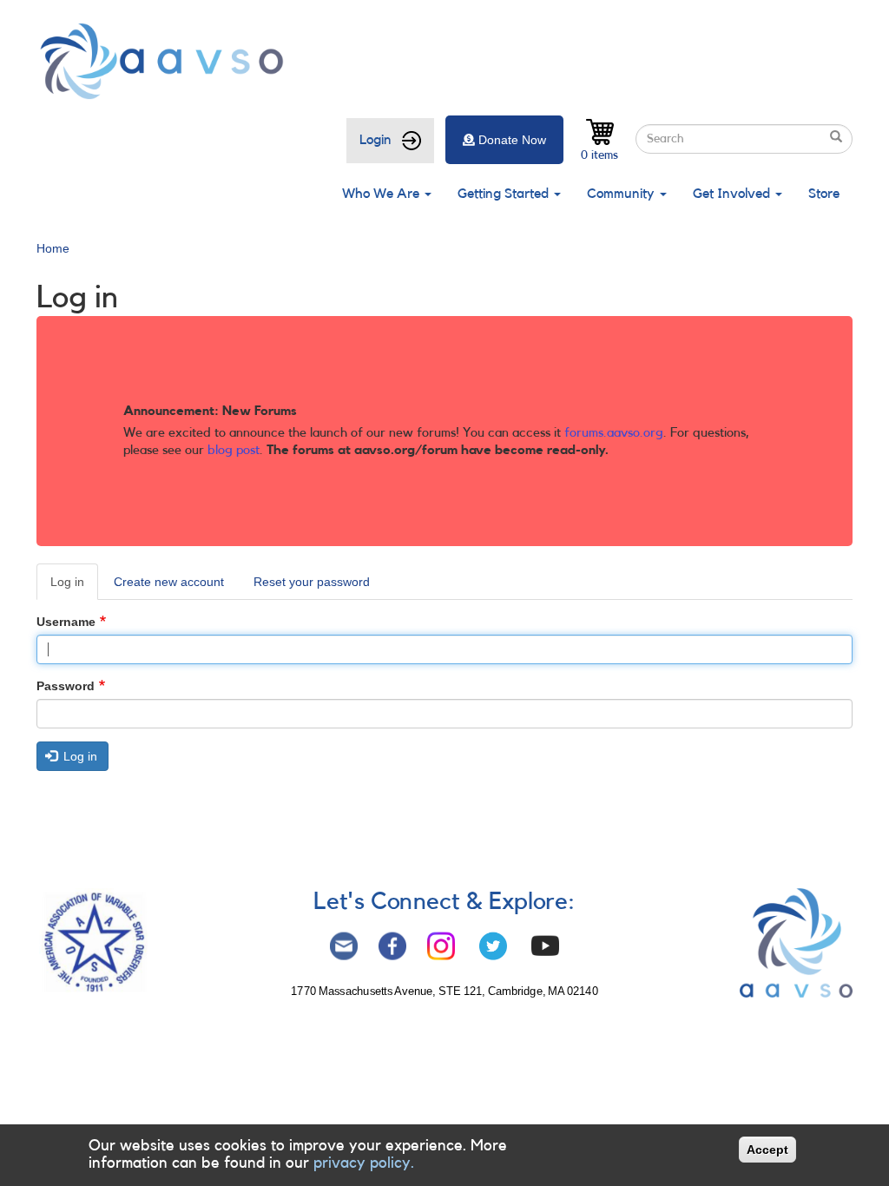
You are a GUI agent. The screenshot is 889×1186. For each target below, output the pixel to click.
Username (65, 622)
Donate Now (512, 140)
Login (375, 140)
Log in (74, 587)
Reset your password (312, 582)
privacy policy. (363, 1162)
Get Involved (733, 194)
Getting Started (505, 194)
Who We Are (382, 194)
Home (52, 248)
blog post (233, 450)
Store (824, 194)
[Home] (166, 61)
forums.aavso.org (613, 432)
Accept (767, 1149)
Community (622, 194)
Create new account (169, 582)
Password (65, 686)
